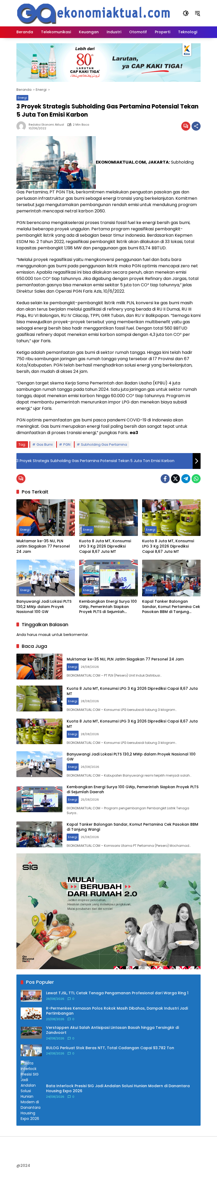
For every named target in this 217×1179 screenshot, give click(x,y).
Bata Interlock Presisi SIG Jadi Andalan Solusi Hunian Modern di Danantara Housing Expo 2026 (118, 1088)
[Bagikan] (196, 126)
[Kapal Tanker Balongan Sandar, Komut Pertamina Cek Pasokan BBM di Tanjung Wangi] (171, 578)
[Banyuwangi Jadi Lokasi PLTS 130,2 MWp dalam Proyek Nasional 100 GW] (45, 578)
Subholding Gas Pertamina (104, 444)
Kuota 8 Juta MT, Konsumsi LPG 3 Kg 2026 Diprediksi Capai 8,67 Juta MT (105, 546)
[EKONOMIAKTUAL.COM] (94, 13)
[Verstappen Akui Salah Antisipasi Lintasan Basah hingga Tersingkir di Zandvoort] (31, 1033)
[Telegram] (185, 478)
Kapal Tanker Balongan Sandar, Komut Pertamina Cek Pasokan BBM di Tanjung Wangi (171, 607)
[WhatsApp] (196, 478)
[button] (186, 13)
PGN (66, 444)
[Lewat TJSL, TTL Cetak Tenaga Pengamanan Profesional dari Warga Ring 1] (31, 996)
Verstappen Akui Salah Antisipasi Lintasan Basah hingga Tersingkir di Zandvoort (112, 1030)
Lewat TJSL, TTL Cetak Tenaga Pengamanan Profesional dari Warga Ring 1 (117, 993)
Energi (22, 98)
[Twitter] (175, 478)
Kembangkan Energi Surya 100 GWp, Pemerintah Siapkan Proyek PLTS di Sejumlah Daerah (108, 607)
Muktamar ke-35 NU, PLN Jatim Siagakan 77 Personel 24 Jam (43, 546)
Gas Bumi (45, 444)
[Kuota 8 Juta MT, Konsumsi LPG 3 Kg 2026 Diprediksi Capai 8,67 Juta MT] (108, 517)
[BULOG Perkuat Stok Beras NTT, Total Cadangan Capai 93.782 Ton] (31, 1050)
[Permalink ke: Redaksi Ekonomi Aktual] (22, 126)
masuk (44, 634)
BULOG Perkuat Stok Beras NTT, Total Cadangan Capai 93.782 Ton (110, 1047)
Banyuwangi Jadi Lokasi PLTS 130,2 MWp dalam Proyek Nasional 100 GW (43, 606)
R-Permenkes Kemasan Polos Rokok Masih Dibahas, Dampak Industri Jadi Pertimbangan (117, 1011)
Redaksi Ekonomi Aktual (46, 124)
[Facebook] (165, 478)
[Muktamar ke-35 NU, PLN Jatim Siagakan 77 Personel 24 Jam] (45, 517)
